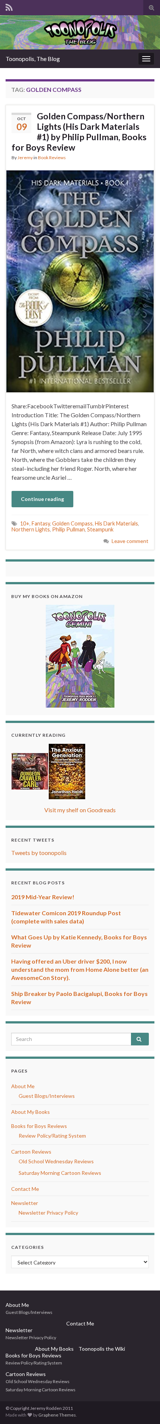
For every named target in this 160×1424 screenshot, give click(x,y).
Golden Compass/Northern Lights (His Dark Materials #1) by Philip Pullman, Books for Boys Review (79, 131)
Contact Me (25, 1189)
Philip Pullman (68, 529)
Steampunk (100, 529)
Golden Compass (72, 523)
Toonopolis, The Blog (33, 58)
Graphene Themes (57, 1415)
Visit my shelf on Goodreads (80, 809)
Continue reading (42, 499)
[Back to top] (143, 1407)
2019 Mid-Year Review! (42, 896)
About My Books (30, 1112)
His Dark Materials (116, 523)
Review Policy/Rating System (52, 1135)
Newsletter (24, 1203)
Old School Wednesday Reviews (56, 1161)
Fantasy (41, 523)
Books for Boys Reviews (39, 1126)
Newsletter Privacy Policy (48, 1212)
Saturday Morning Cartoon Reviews (60, 1173)
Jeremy (25, 157)
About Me (23, 1086)
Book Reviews (52, 157)
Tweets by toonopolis (39, 852)
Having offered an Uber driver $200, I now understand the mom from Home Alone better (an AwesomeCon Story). (79, 969)
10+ (24, 523)
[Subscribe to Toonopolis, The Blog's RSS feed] (9, 6)
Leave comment (130, 541)
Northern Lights (31, 529)
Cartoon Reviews (31, 1151)
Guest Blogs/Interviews (47, 1096)
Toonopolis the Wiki (102, 1349)
